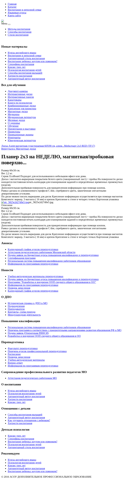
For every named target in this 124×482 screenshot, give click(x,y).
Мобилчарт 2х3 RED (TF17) (79, 145)
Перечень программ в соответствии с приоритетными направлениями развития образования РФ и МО (64, 330)
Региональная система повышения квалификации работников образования (49, 327)
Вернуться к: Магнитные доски (18, 148)
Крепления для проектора (22, 108)
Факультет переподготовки (23, 348)
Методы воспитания (19, 29)
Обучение (13, 126)
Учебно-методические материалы (26, 360)
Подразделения (16, 306)
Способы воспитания (19, 32)
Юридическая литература (22, 140)
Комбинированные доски (22, 105)
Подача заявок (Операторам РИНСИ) (28, 333)
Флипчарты (14, 137)
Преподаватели (16, 309)
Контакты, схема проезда (21, 312)
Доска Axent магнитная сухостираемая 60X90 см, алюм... (32, 145)
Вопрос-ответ (15, 362)
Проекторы (14, 131)
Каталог (12, 6)
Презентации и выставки (22, 128)
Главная (12, 4)
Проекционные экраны (20, 134)
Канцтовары (14, 100)
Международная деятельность (24, 314)
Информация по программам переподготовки (33, 365)
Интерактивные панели (21, 97)
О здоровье (14, 123)
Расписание (14, 354)
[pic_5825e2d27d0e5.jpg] (15, 202)
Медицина (13, 114)
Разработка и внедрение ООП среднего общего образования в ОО (44, 336)
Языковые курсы (17, 12)
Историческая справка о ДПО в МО (27, 303)
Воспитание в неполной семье (24, 9)
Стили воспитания (18, 34)
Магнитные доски (18, 111)
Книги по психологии (20, 102)
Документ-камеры (18, 91)
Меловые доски (16, 120)
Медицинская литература (22, 117)
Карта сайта (14, 15)
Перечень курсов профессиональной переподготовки (37, 351)
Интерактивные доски (20, 94)
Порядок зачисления (19, 357)
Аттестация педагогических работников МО (32, 378)
